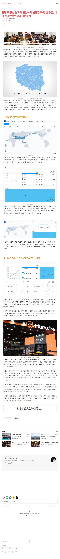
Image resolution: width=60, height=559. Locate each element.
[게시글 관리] (11, 419)
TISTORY (4, 546)
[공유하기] (9, 419)
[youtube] (12, 552)
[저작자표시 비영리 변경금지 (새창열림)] (21, 418)
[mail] (16, 552)
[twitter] (5, 552)
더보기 (56, 431)
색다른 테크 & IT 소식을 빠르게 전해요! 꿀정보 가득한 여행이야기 (19, 460)
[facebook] (2, 552)
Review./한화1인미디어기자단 (8, 19)
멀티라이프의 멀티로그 (11, 3)
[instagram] (9, 552)
